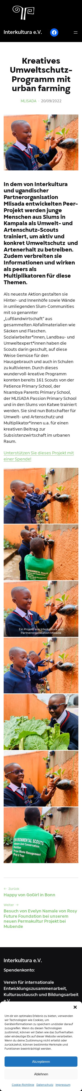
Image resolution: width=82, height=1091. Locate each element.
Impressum (63, 1085)
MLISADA (28, 101)
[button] (75, 1007)
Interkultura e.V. (23, 32)
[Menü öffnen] (75, 32)
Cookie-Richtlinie (23, 1085)
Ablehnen (41, 1074)
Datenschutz (44, 1085)
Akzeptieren (41, 1062)
